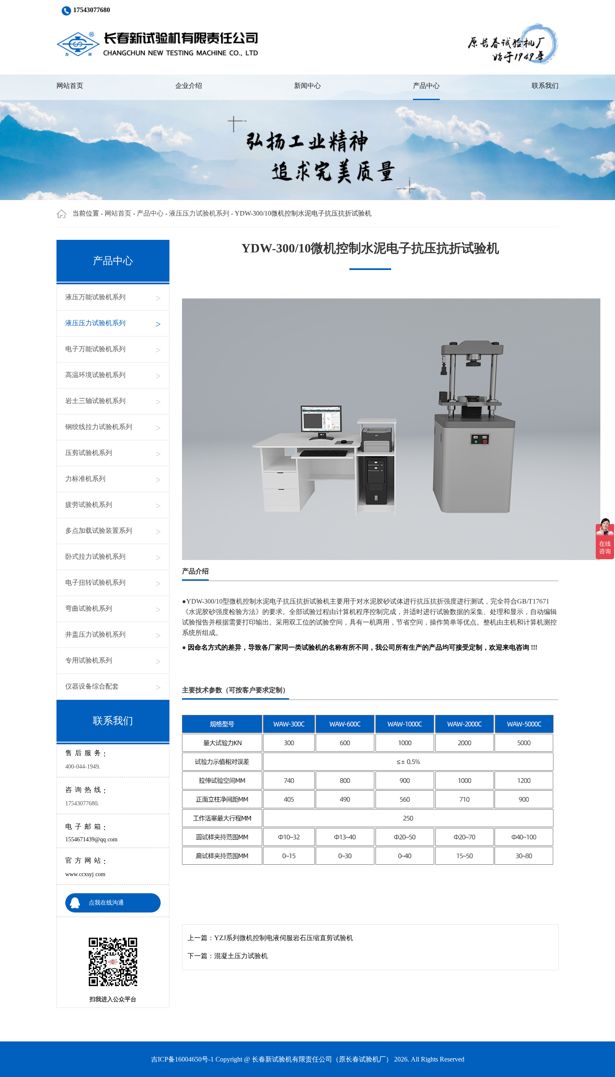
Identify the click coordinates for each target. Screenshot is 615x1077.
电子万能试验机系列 (113, 349)
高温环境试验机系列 (113, 375)
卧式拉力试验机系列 (113, 557)
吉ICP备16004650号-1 (182, 1059)
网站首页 (69, 85)
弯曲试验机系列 (113, 608)
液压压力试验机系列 (199, 213)
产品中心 (426, 85)
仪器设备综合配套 (113, 686)
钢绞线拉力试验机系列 (113, 427)
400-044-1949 (82, 766)
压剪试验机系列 (113, 453)
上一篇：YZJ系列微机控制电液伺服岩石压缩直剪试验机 (270, 937)
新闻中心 (307, 85)
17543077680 (81, 803)
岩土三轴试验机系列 (113, 401)
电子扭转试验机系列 (113, 582)
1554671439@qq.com (91, 839)
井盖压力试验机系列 (113, 634)
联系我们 (545, 85)
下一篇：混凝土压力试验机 (227, 955)
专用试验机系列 (113, 660)
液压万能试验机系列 (113, 297)
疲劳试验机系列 (113, 505)
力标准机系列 (113, 479)
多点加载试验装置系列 (113, 531)
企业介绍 (188, 85)
